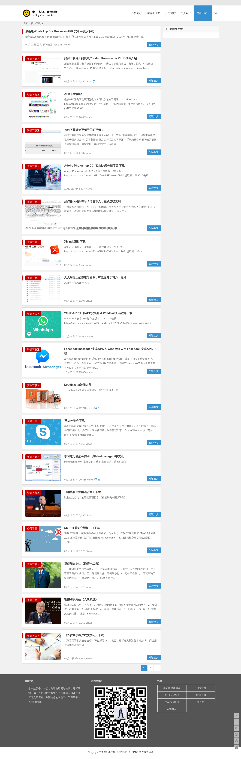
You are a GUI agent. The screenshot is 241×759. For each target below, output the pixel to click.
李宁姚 (32, 688)
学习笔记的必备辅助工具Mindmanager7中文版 (94, 456)
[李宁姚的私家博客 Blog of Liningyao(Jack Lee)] (42, 16)
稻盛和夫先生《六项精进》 (81, 599)
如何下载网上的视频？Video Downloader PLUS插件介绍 (100, 58)
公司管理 (170, 13)
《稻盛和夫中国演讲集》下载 (82, 492)
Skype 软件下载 (74, 420)
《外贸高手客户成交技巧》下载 (84, 635)
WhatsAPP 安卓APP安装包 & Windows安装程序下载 (98, 313)
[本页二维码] (236, 747)
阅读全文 (154, 44)
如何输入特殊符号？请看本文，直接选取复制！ (93, 201)
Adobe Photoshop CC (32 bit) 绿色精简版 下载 (94, 165)
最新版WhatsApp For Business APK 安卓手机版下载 (59, 31)
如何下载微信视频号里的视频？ (84, 129)
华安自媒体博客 (171, 688)
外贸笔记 (136, 13)
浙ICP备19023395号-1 (140, 752)
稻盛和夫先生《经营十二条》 (82, 563)
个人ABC (186, 13)
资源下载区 (203, 13)
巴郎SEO (201, 688)
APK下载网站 (73, 94)
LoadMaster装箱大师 (77, 384)
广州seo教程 (172, 695)
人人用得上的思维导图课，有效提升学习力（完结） (96, 277)
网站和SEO (153, 13)
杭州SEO (201, 695)
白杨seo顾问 (172, 701)
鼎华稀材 (172, 708)
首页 (25, 23)
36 (98, 479)
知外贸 (200, 701)
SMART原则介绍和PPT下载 (82, 527)
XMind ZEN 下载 (75, 241)
